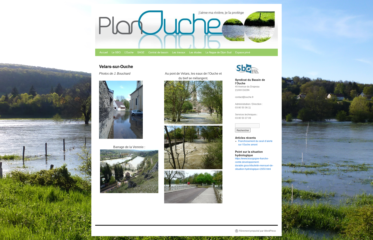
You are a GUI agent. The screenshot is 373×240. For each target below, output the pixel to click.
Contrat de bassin (158, 52)
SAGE (141, 52)
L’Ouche (129, 52)
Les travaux (178, 52)
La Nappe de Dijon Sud (218, 52)
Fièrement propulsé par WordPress (257, 231)
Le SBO (116, 52)
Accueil (103, 52)
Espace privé (242, 52)
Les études (195, 52)
